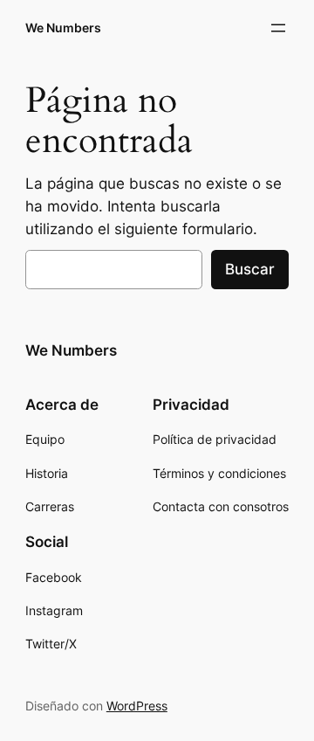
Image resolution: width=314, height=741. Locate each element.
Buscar (250, 269)
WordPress (136, 705)
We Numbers (63, 27)
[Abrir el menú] (278, 27)
